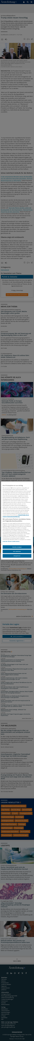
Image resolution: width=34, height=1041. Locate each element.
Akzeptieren (17, 556)
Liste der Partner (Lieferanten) (11, 541)
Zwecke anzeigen (17, 547)
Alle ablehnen (17, 551)
